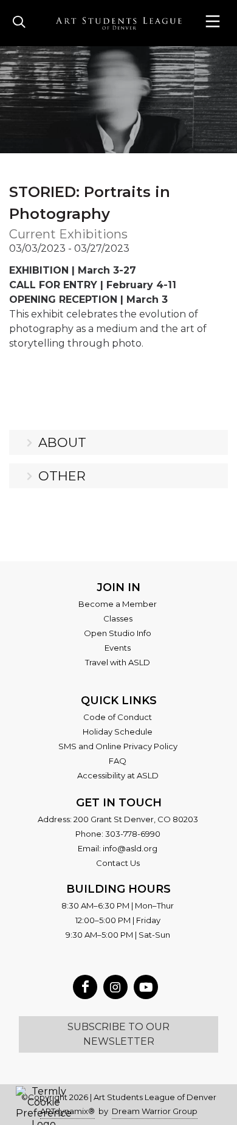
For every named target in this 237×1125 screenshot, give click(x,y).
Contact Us (118, 863)
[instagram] (115, 987)
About (62, 442)
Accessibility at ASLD (118, 775)
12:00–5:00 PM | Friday (117, 920)
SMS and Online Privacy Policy (117, 746)
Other (62, 475)
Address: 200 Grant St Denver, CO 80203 (118, 819)
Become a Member (117, 604)
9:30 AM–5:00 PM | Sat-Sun (118, 935)
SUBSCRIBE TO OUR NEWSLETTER (118, 1034)
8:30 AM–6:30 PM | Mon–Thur (117, 905)
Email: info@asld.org (117, 848)
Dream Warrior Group (154, 1111)
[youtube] (146, 987)
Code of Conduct (117, 717)
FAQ (117, 761)
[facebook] (85, 987)
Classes (117, 618)
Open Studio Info (117, 633)
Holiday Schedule (118, 731)
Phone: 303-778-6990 (117, 834)
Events (118, 647)
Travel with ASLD (117, 662)
